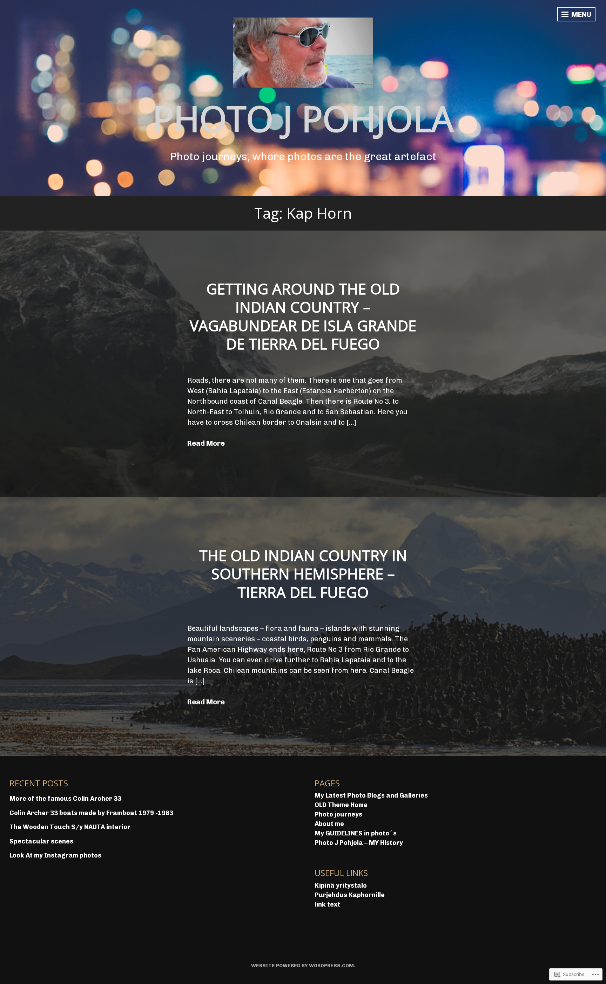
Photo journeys (338, 814)
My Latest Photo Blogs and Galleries (371, 795)
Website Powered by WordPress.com (302, 966)
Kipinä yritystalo (341, 885)
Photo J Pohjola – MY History (359, 843)
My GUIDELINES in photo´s (356, 833)
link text (327, 904)
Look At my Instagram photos (55, 855)
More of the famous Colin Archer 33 (65, 798)
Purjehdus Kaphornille (350, 895)
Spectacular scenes (41, 841)
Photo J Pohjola (303, 118)
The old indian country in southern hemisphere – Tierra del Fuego (303, 573)
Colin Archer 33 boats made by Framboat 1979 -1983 (91, 813)
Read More (206, 443)
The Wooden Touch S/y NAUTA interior (69, 827)
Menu (580, 14)
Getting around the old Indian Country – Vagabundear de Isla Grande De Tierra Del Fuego (303, 316)
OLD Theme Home (341, 805)
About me (329, 824)
